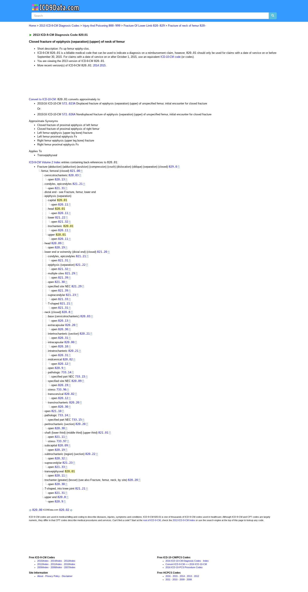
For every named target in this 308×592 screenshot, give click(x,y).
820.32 (60, 458)
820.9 (59, 368)
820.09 (56, 243)
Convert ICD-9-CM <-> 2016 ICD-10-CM (186, 564)
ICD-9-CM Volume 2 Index (45, 162)
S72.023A (68, 103)
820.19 (60, 247)
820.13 (60, 179)
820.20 (70, 325)
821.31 (60, 188)
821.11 (60, 436)
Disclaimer (67, 576)
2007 (66, 567)
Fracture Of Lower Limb (144, 25)
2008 (53, 567)
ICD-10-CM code (170, 56)
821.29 (70, 273)
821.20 (102, 251)
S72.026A (68, 114)
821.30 (60, 282)
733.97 (61, 441)
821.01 (103, 432)
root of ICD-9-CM (152, 520)
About (40, 576)
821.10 (56, 411)
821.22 (60, 217)
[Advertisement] (103, 81)
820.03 (74, 175)
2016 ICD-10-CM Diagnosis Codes (183, 561)
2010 (66, 564)
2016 (168, 576)
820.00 (69, 342)
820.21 (85, 333)
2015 (103, 65)
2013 (66, 561)
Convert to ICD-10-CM (42, 99)
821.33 (63, 299)
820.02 (68, 359)
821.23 (71, 295)
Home (32, 25)
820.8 (66, 312)
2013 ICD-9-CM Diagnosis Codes (59, 25)
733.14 (66, 372)
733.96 (61, 389)
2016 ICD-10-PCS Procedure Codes (184, 567)
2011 (53, 564)
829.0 (173, 166)
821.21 (77, 183)
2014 (96, 65)
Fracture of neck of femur (187, 25)
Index (46, 561)
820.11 (63, 204)
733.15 (80, 376)
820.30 (63, 329)
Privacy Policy (52, 576)
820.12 (63, 363)
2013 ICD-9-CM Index (184, 520)
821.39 (63, 277)
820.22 (90, 454)
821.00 (75, 170)
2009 (39, 567)
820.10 (63, 346)
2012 (39, 564)
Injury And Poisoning (101, 25)
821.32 (63, 221)
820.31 (63, 337)
